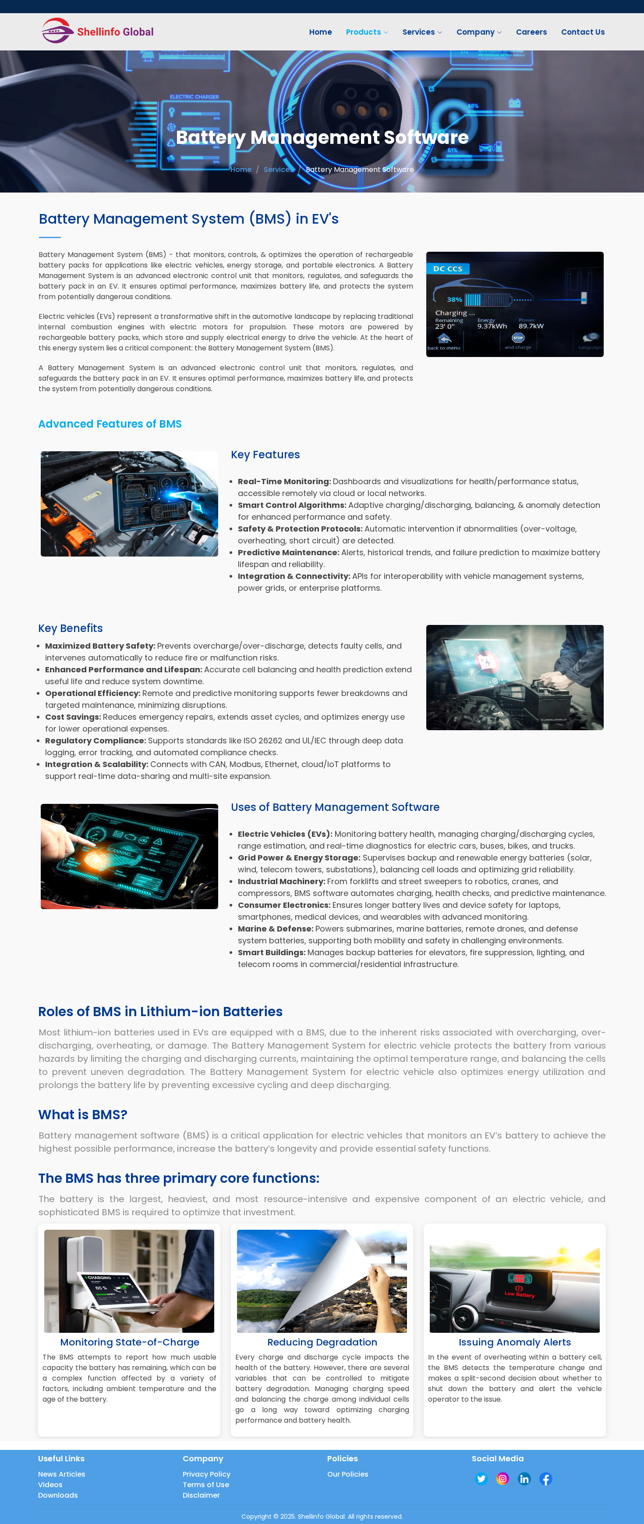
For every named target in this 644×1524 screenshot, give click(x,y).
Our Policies (347, 1474)
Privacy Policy (206, 1474)
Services (279, 169)
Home (320, 32)
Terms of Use (206, 1484)
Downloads (58, 1495)
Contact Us (583, 32)
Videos (50, 1484)
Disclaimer (201, 1495)
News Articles (61, 1474)
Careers (531, 32)
